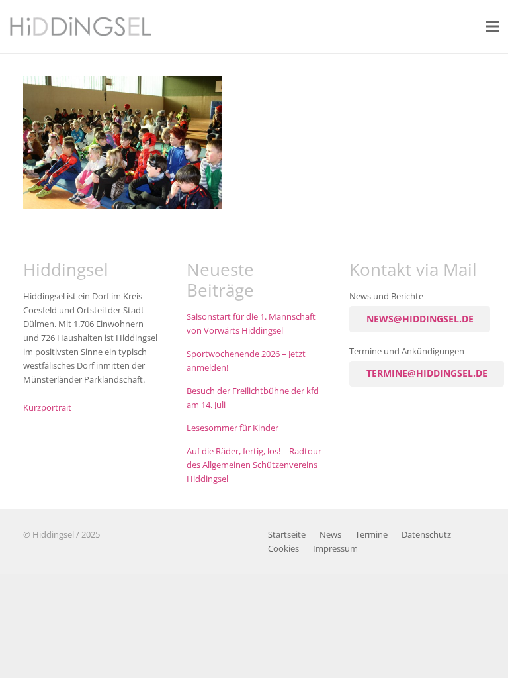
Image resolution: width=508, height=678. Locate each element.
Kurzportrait (47, 407)
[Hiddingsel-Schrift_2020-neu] (80, 26)
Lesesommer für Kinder (232, 428)
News (330, 534)
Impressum (335, 548)
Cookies (283, 548)
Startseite (287, 534)
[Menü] (492, 26)
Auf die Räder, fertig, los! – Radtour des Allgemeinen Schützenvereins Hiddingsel (254, 465)
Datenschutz (426, 534)
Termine (371, 534)
